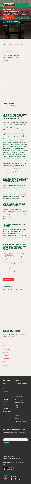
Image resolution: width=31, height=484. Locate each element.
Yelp (4, 368)
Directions (6, 60)
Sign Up (6, 444)
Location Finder (7, 411)
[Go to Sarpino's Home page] (8, 5)
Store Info (5, 44)
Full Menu (5, 383)
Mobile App (18, 389)
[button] (26, 5)
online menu (9, 255)
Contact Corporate (20, 400)
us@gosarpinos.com (20, 407)
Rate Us (5, 414)
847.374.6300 (22, 402)
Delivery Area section (11, 217)
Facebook (6, 355)
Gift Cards (5, 408)
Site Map (5, 417)
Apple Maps (6, 349)
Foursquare (6, 358)
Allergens (5, 391)
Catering (5, 389)
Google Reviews (7, 346)
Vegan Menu (6, 386)
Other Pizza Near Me (11, 26)
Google (5, 362)
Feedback (11, 44)
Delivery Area (19, 44)
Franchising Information (21, 383)
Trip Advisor (6, 365)
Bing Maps (6, 352)
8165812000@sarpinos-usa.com (13, 289)
